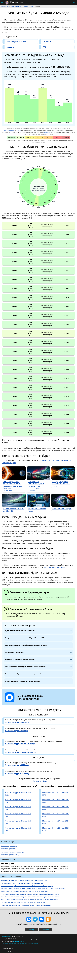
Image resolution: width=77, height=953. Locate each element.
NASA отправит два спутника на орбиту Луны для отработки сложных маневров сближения (29, 899)
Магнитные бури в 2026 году (17, 765)
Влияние (10, 47)
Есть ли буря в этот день (17, 41)
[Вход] (74, 2)
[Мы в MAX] (29, 919)
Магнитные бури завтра (8, 849)
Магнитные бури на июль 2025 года (20, 744)
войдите (19, 130)
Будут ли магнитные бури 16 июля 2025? (20, 631)
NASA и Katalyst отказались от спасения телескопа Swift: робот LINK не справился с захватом (30, 894)
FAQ (44, 47)
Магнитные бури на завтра (16, 731)
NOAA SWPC (47, 132)
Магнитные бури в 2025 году (17, 774)
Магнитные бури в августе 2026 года (12, 852)
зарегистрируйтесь (9, 130)
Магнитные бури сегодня (9, 846)
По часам (47, 41)
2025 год (25, 6)
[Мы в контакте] (41, 919)
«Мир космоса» (6, 936)
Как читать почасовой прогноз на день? (20, 659)
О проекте (5, 944)
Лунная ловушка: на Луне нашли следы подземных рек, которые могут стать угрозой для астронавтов (33, 888)
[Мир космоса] (7, 2)
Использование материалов (18, 944)
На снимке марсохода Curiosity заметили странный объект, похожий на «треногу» (27, 886)
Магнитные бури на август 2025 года (20, 752)
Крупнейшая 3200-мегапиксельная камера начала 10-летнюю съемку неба (24, 891)
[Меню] (2, 2)
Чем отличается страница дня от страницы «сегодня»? (25, 667)
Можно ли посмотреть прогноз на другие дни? (22, 681)
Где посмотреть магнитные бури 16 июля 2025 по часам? (26, 645)
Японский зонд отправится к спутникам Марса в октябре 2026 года (22, 883)
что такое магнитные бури (54, 567)
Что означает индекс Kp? (14, 652)
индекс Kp (46, 460)
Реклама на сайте (33, 944)
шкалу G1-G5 (55, 460)
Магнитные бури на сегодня (17, 722)
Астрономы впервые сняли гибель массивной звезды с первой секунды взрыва (26, 905)
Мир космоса (5, 6)
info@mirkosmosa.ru (19, 941)
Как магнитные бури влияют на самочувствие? (23, 674)
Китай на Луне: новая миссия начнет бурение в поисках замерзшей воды (24, 880)
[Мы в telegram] (35, 919)
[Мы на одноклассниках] (48, 919)
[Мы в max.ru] (29, 702)
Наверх (46, 930)
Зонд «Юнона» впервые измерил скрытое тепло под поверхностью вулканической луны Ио (30, 897)
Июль (32, 6)
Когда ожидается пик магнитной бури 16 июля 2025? (25, 638)
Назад (31, 930)
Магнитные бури (16, 6)
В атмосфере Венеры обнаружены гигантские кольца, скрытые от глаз (23, 902)
